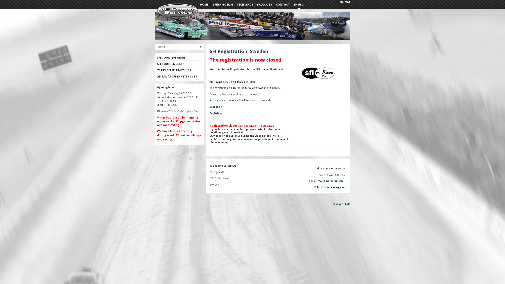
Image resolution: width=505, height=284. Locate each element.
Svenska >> (217, 106)
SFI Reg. (299, 4)
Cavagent (338, 204)
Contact (283, 4)
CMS (347, 204)
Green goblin (222, 4)
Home (204, 4)
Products (264, 4)
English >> (216, 113)
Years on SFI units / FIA (174, 70)
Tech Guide (245, 4)
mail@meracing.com (331, 181)
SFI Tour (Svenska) (171, 57)
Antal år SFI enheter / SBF (177, 76)
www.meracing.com (333, 187)
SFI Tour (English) (170, 64)
